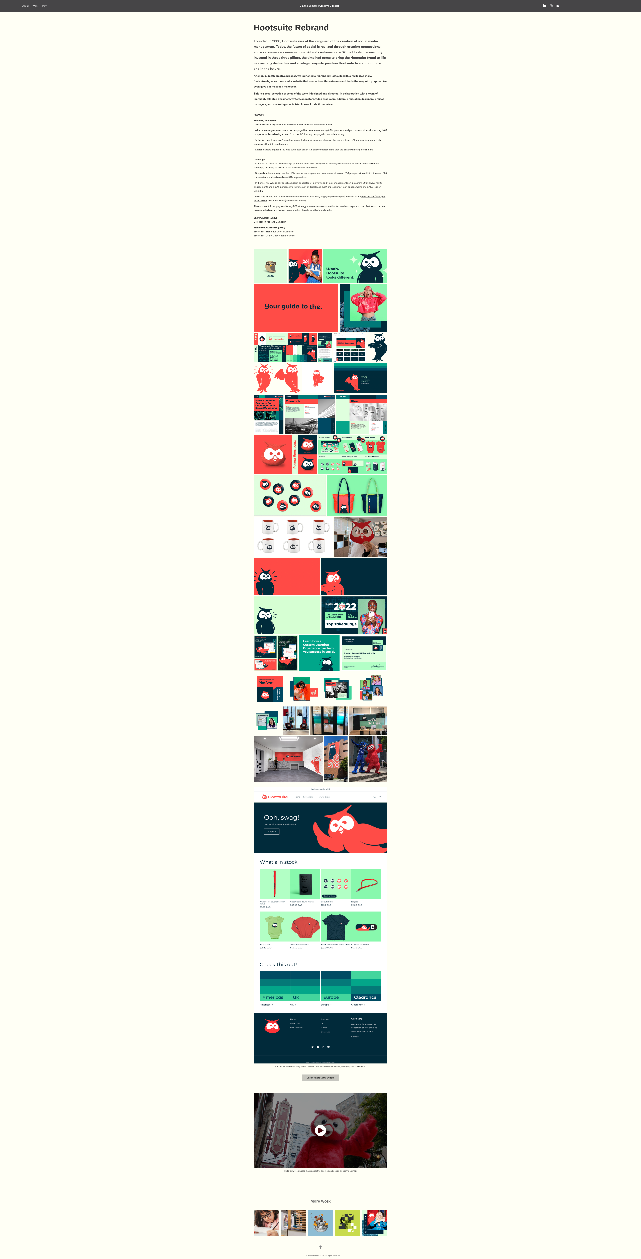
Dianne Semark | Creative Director (319, 5)
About (25, 6)
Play (44, 6)
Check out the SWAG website (320, 1078)
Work (35, 6)
